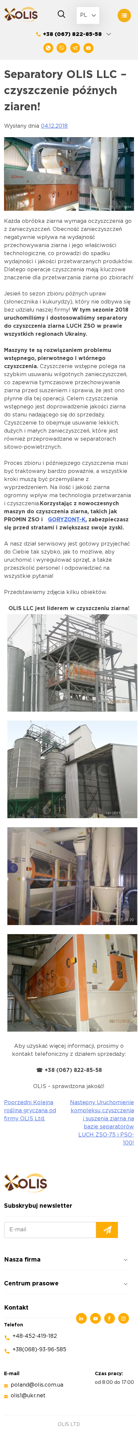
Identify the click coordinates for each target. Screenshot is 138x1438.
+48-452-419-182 (34, 1336)
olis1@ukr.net (28, 1395)
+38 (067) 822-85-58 (72, 34)
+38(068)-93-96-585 (39, 1349)
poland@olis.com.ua (37, 1385)
